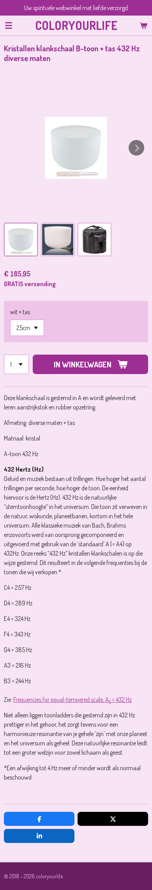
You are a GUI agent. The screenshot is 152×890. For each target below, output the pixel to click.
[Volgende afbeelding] (136, 148)
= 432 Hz (121, 699)
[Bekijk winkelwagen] (143, 25)
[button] (21, 240)
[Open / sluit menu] (8, 25)
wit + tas (20, 312)
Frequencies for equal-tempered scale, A (61, 699)
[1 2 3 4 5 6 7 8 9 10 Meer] (16, 364)
